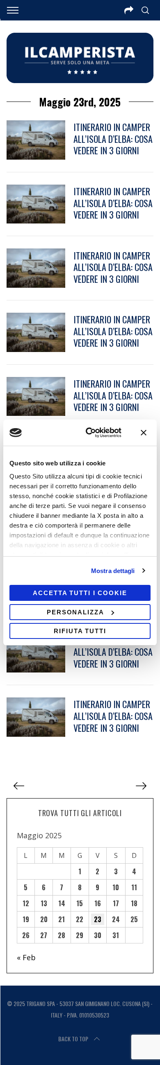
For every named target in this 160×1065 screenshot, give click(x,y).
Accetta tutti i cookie (80, 592)
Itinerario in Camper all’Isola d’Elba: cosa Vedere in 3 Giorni (113, 138)
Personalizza (75, 612)
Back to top (73, 1038)
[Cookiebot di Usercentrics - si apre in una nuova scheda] (90, 432)
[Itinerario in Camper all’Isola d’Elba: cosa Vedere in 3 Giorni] (36, 140)
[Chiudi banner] (144, 433)
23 (97, 919)
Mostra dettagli (113, 570)
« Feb (26, 957)
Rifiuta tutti (80, 630)
